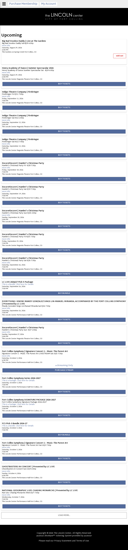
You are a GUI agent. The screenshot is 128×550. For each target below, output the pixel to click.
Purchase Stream (64, 370)
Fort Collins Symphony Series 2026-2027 (21, 378)
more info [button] (6, 45)
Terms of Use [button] (82, 541)
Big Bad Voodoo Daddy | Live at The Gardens (24, 41)
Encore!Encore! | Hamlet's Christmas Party (23, 163)
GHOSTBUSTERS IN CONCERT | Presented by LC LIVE (28, 466)
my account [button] (48, 4)
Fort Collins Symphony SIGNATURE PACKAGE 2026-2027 (29, 400)
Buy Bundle (64, 293)
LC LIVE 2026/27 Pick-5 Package (17, 282)
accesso (88, 536)
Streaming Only (65, 365)
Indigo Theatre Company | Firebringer (20, 92)
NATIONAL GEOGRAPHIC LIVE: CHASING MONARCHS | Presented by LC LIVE (40, 490)
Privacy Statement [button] (63, 541)
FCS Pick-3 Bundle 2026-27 (14, 423)
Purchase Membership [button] (23, 4)
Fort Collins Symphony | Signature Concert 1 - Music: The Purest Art (35, 351)
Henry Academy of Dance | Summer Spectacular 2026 (28, 68)
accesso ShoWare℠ (45, 536)
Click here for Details (18, 284)
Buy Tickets (64, 84)
